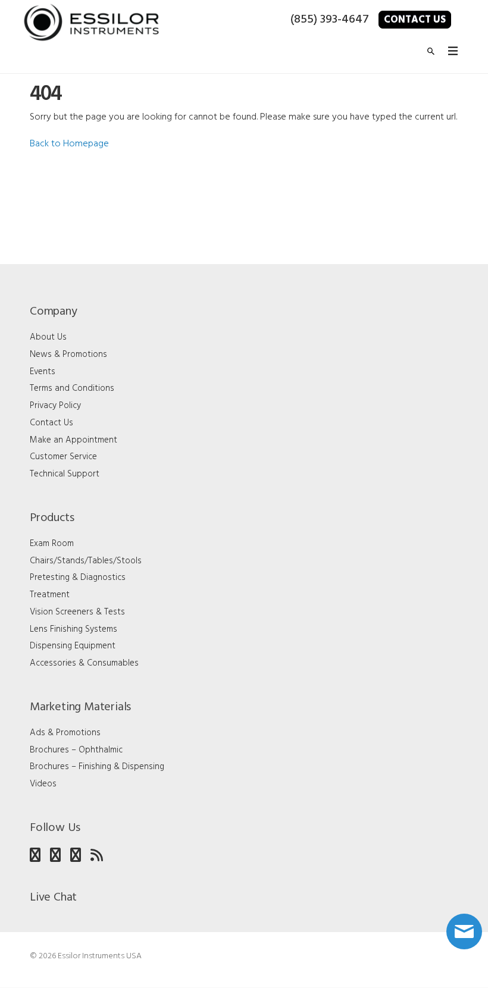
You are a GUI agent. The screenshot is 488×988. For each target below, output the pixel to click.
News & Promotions (68, 354)
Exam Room (52, 544)
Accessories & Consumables (84, 663)
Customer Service (63, 457)
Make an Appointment (73, 440)
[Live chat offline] (464, 931)
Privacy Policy (55, 406)
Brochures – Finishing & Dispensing (97, 767)
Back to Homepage (69, 144)
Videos (43, 784)
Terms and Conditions (72, 388)
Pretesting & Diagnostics (78, 577)
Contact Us (415, 20)
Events (42, 372)
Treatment (50, 595)
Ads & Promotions (65, 733)
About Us (48, 337)
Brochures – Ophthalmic (76, 750)
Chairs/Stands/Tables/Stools (86, 561)
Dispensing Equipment (72, 646)
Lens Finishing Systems (73, 629)
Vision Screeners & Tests (77, 612)
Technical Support (64, 474)
